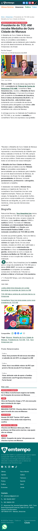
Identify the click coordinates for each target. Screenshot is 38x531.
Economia (4, 487)
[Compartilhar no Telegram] (15, 333)
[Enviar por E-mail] (24, 333)
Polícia (34, 7)
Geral (22, 484)
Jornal (22, 487)
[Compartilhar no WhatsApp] (13, 333)
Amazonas (19, 7)
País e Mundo (24, 471)
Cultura (22, 475)
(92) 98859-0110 (8, 502)
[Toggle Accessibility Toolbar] (3, 262)
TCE (27, 340)
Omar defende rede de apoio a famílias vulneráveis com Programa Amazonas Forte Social (17, 377)
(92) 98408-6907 (9, 499)
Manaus (9, 337)
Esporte (22, 481)
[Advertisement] (19, 12)
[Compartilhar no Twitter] (21, 333)
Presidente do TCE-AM (16, 340)
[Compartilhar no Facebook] (18, 333)
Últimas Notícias (7, 7)
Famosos (23, 478)
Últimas (3, 471)
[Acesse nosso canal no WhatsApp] (4, 526)
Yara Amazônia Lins (24, 213)
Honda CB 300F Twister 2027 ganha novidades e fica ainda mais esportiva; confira (16, 419)
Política (28, 7)
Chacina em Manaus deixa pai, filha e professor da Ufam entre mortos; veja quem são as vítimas (18, 430)
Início (2, 17)
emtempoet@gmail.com (11, 496)
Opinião (3, 475)
